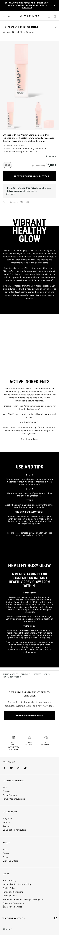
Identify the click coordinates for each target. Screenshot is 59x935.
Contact (6, 791)
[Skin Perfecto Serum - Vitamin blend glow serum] (29, 70)
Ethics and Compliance (13, 903)
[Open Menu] (4, 16)
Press (5, 857)
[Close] (54, 5)
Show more (51, 156)
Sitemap (6, 929)
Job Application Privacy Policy (17, 884)
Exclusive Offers (10, 861)
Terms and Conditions (13, 892)
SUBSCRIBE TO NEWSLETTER (29, 715)
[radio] (7, 165)
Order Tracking (10, 795)
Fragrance (7, 818)
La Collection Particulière (14, 830)
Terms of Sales (9, 895)
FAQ (5, 787)
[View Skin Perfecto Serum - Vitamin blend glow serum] (14, 115)
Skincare (7, 826)
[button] (49, 16)
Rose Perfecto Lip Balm (31, 535)
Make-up (7, 822)
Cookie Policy (9, 888)
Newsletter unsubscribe (14, 799)
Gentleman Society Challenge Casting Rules (23, 899)
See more (10, 194)
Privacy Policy (9, 880)
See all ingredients (29, 439)
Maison (6, 849)
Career (6, 853)
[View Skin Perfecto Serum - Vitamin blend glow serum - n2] (44, 115)
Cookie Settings (14, 906)
